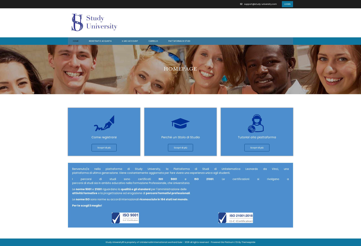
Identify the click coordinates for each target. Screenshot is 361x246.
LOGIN (287, 4)
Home (76, 41)
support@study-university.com (260, 4)
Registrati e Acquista (100, 41)
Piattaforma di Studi (179, 41)
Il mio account (130, 41)
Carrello (153, 41)
